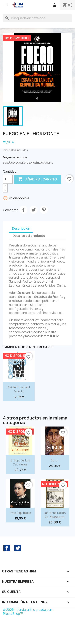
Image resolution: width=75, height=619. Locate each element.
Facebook (6, 548)
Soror (55, 460)
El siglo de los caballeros (20, 462)
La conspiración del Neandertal (55, 515)
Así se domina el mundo (19, 389)
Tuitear (34, 210)
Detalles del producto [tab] (29, 236)
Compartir (23, 210)
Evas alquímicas (20, 513)
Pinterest (44, 210)
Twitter (17, 548)
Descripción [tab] (21, 228)
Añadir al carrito (37, 179)
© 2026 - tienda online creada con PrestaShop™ (27, 612)
